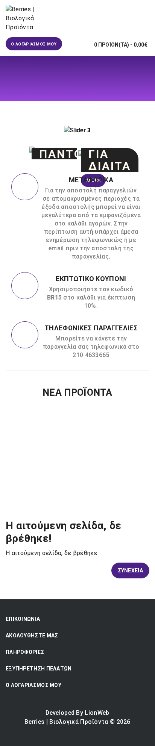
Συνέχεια (130, 570)
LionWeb (97, 712)
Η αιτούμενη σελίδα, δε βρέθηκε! (85, 105)
